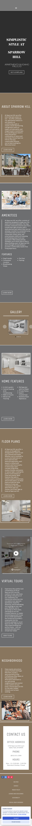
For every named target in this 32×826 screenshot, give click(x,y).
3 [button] (18, 336)
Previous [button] (5, 326)
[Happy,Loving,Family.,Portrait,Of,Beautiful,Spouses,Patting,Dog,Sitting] (16, 208)
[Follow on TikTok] (11, 777)
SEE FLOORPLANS (16, 72)
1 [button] (15, 336)
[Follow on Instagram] (8, 777)
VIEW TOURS (7, 636)
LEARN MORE (7, 150)
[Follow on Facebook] (2, 777)
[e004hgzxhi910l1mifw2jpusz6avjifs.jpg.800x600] (16, 373)
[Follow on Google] (5, 777)
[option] (17, 327)
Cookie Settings (22, 814)
